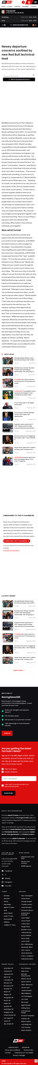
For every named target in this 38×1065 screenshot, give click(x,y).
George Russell (13, 834)
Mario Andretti (26, 1030)
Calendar (17, 6)
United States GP (10, 1015)
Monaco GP (8, 983)
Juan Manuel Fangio (25, 1012)
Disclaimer (25, 1047)
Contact (8, 1053)
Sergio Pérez (25, 927)
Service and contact (25, 862)
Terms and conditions (12, 1050)
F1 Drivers (33, 6)
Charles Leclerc (28, 834)
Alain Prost (25, 971)
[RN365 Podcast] (23, 2)
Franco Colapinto (27, 956)
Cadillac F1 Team (10, 925)
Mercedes (7, 904)
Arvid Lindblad (26, 935)
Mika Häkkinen (26, 993)
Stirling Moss (25, 1008)
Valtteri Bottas (26, 932)
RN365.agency (26, 866)
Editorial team (13, 1047)
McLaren (12, 250)
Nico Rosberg (25, 968)
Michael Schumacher (25, 975)
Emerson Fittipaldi (27, 1016)
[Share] (33, 75)
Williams (7, 922)
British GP (7, 992)
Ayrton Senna (26, 982)
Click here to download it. (11, 550)
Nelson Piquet (26, 1021)
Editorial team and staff (27, 857)
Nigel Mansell (25, 1005)
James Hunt (25, 987)
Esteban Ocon (26, 929)
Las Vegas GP (8, 1018)
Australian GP (8, 968)
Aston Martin (8, 913)
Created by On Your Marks (23, 1053)
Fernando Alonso (11, 832)
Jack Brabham (26, 1024)
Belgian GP (7, 995)
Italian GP (7, 1003)
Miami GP (7, 977)
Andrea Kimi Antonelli (25, 914)
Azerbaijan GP (8, 1009)
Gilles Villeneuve (27, 985)
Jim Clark (24, 999)
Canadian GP (8, 980)
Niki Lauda (24, 1002)
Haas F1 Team (8, 916)
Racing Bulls (8, 919)
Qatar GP (7, 1021)
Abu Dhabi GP (8, 1024)
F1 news (9, 6)
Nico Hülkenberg (27, 944)
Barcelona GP (8, 986)
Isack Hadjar (25, 918)
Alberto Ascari (26, 979)
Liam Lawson (25, 950)
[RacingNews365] (7, 2)
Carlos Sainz (25, 924)
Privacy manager (19, 1055)
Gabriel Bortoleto (27, 959)
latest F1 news (13, 815)
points (30, 250)
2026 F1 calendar (18, 838)
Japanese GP (8, 974)
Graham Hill (25, 1019)
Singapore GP (8, 1012)
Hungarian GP (8, 997)
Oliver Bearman (26, 953)
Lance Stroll (25, 941)
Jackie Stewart (26, 990)
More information (20, 25)
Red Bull (5, 123)
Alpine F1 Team (9, 907)
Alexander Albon (27, 947)
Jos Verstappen (26, 996)
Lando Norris (25, 898)
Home (3, 6)
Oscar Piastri (25, 921)
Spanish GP (8, 1006)
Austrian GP (8, 989)
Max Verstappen (28, 829)
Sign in (7, 733)
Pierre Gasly (25, 938)
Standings (25, 6)
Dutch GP (7, 1000)
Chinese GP (8, 971)
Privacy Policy (28, 1050)
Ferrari (6, 901)
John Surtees (26, 1027)
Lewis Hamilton (16, 829)
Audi (5, 910)
